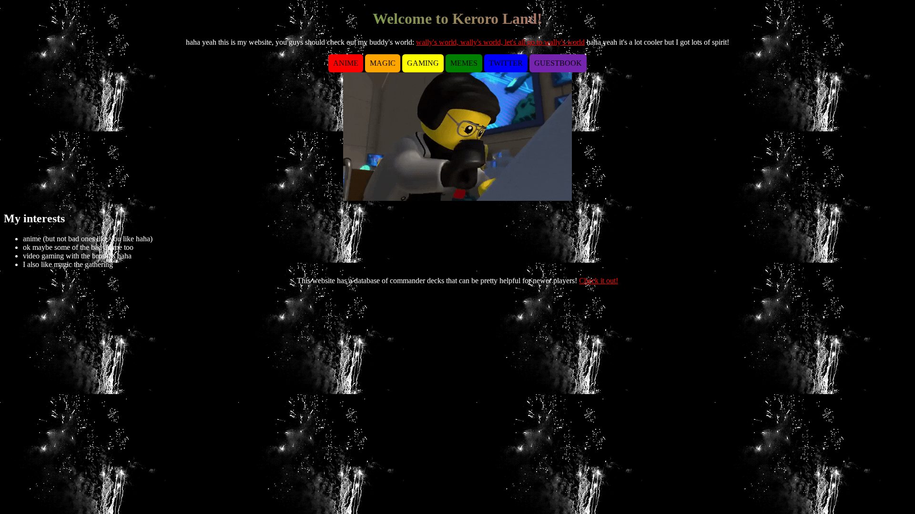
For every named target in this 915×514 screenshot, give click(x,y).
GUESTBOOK (558, 63)
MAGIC (383, 63)
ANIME (345, 63)
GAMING (423, 63)
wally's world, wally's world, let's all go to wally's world (500, 42)
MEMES (464, 63)
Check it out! (598, 281)
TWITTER (506, 63)
